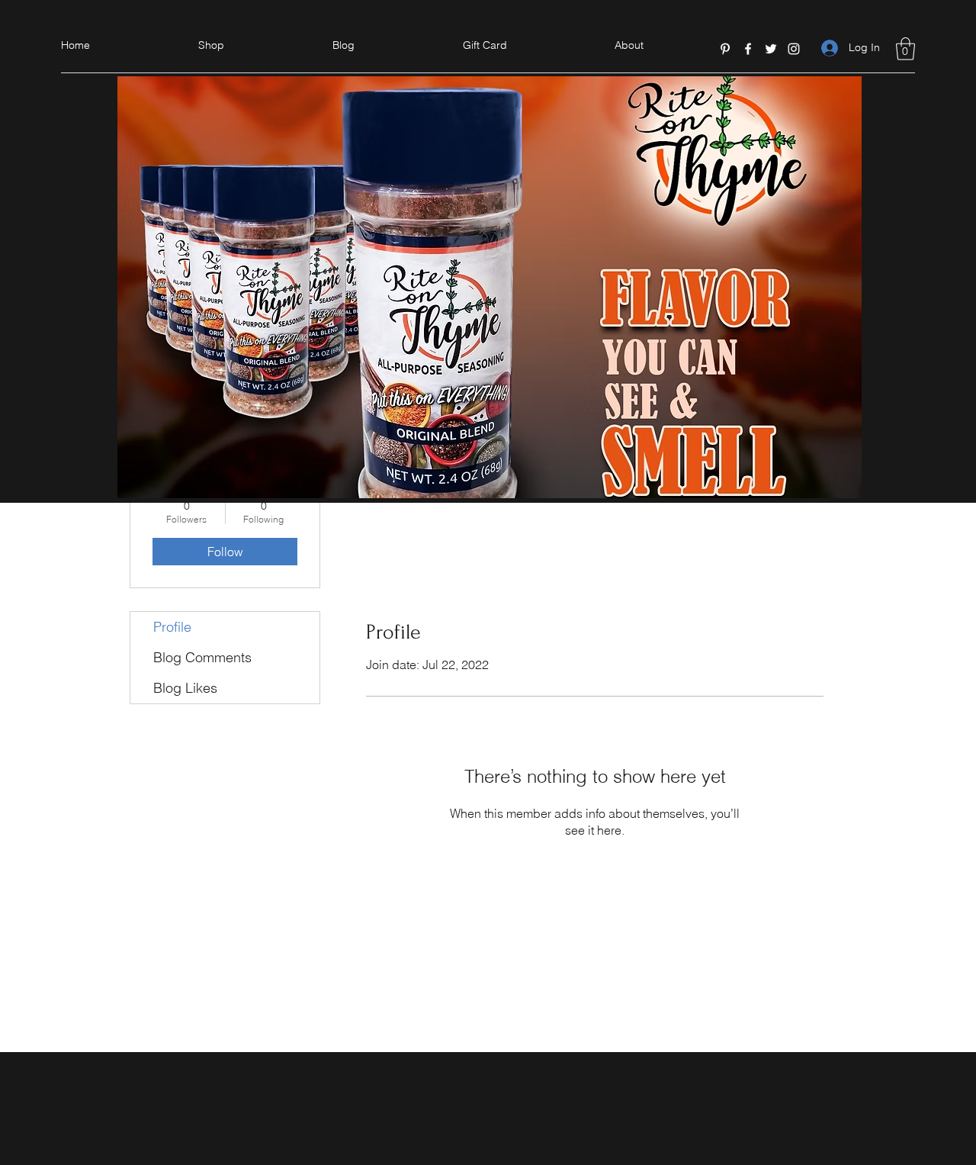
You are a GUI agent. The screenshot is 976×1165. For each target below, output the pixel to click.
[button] (905, 48)
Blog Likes (185, 688)
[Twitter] (771, 48)
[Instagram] (793, 48)
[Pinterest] (725, 48)
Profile (172, 627)
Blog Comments (202, 657)
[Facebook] (748, 48)
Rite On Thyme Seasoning (59, 228)
